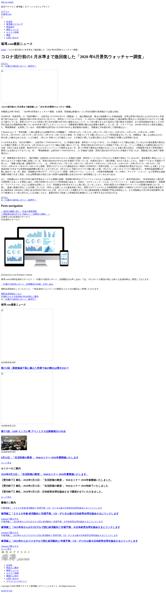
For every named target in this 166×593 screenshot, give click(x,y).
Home (3, 50)
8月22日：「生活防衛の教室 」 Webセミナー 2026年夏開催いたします (39, 457)
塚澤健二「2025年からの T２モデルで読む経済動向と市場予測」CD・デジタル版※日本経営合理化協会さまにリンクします (69, 541)
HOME (9, 21)
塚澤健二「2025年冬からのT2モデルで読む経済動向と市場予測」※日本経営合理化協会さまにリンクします (60, 527)
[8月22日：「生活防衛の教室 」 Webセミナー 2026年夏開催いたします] (14, 449)
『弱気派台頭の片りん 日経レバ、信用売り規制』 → (25, 214)
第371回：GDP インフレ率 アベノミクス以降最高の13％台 (33, 431)
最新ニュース (12, 29)
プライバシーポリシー (16, 581)
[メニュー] (2, 17)
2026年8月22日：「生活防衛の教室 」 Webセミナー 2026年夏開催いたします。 (45, 474)
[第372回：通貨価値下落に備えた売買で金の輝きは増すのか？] (27, 360)
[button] (5, 11)
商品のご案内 (12, 568)
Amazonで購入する (9, 519)
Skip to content (7, 2)
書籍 (8, 35)
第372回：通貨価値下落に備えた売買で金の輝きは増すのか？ (35, 368)
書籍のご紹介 (12, 576)
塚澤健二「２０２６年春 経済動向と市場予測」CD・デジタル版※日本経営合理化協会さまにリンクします (60, 513)
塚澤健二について (14, 24)
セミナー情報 (12, 32)
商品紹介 (10, 27)
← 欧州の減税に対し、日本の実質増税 (19, 211)
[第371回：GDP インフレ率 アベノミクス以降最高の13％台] (27, 423)
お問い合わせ (12, 38)
